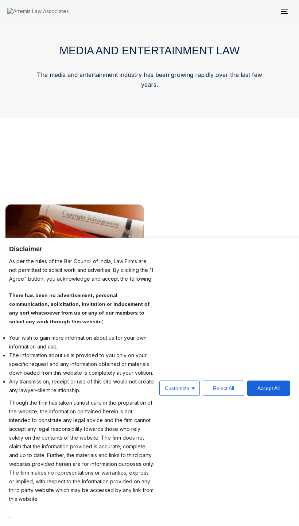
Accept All (268, 388)
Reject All (223, 388)
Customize (177, 388)
